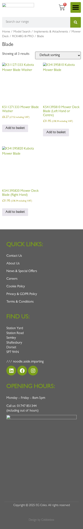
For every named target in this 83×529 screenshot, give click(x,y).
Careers (11, 279)
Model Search (21, 32)
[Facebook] (22, 370)
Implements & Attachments (51, 32)
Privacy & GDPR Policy (21, 294)
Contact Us (14, 256)
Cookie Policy (15, 286)
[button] (75, 7)
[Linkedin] (11, 370)
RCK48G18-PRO (23, 36)
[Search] (75, 22)
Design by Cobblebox (41, 520)
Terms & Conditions (20, 302)
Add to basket (15, 128)
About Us (13, 263)
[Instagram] (33, 370)
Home (6, 32)
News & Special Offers (21, 271)
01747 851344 (27, 406)
